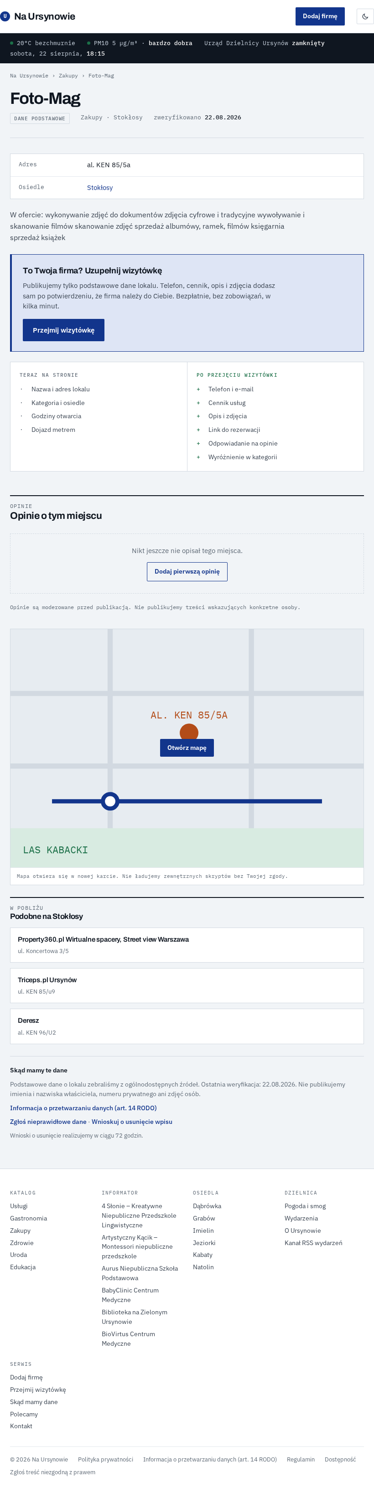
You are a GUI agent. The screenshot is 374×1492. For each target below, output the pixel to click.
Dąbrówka (207, 1206)
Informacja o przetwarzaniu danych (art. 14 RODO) (83, 1108)
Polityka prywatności (105, 1459)
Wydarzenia (301, 1218)
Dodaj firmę (320, 16)
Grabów (204, 1218)
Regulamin (301, 1459)
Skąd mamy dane (34, 1402)
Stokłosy (100, 187)
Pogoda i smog (305, 1206)
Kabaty (203, 1255)
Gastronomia (28, 1218)
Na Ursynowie (39, 16)
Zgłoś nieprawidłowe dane (48, 1122)
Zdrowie (22, 1243)
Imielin (203, 1230)
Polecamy (24, 1414)
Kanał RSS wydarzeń (314, 1243)
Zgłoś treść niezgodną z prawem (52, 1472)
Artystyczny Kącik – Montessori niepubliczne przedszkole (137, 1247)
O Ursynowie (303, 1230)
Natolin (203, 1267)
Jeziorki (204, 1243)
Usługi (19, 1206)
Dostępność (340, 1459)
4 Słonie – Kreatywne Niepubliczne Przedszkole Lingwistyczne (139, 1215)
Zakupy (68, 75)
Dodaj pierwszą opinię (187, 571)
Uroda (18, 1255)
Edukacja (23, 1267)
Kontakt (21, 1426)
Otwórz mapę (187, 747)
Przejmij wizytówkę (63, 330)
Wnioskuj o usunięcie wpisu (132, 1122)
